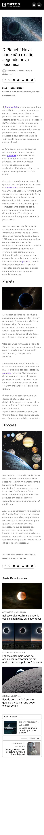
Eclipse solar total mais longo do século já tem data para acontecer (21, 617)
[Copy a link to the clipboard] (32, 80)
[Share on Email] (27, 80)
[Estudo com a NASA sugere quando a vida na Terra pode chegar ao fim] (22, 679)
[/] (34, 4)
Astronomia (7, 612)
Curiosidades (24, 71)
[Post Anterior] (10, 727)
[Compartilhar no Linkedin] (23, 80)
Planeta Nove (11, 187)
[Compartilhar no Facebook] (5, 80)
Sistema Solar (12, 107)
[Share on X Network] (9, 80)
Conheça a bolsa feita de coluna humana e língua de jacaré (15, 752)
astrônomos (9, 554)
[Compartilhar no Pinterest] (18, 80)
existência (30, 554)
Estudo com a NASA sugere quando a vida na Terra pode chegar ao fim (18, 703)
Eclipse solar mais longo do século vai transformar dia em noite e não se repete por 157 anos (22, 659)
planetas (11, 155)
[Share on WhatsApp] (14, 80)
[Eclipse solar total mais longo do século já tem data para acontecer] (22, 595)
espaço (20, 554)
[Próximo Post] (33, 748)
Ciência (5, 696)
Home (4, 88)
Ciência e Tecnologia (28, 722)
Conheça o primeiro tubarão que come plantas (28, 730)
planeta (26, 261)
